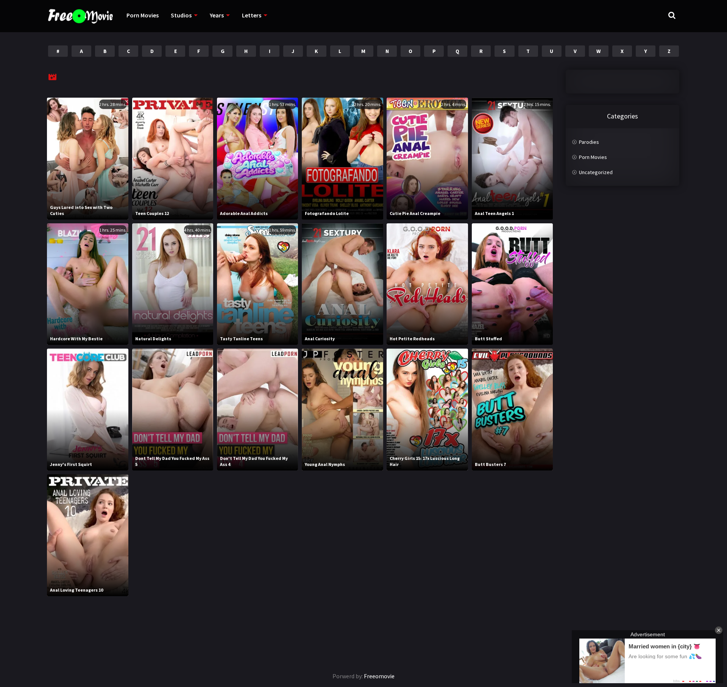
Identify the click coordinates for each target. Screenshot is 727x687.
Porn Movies (142, 15)
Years (217, 15)
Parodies (589, 142)
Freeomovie (379, 676)
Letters (251, 15)
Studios (181, 15)
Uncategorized (596, 172)
